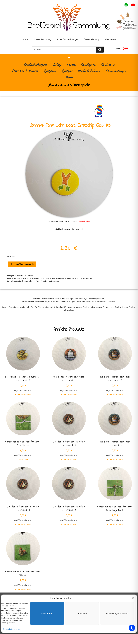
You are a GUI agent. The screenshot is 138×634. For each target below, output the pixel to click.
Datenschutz (8, 629)
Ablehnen (82, 613)
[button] (132, 598)
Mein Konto (110, 39)
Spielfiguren (88, 64)
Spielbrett (16, 278)
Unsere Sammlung (42, 39)
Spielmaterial (61, 278)
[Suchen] (100, 49)
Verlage (56, 64)
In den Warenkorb (22, 264)
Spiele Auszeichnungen (67, 39)
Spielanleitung (36, 278)
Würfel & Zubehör (88, 70)
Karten (71, 64)
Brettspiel (25, 278)
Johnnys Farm (34, 281)
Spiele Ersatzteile (14, 281)
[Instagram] (126, 4)
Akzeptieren (47, 613)
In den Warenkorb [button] (23, 394)
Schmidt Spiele (48, 278)
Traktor (25, 281)
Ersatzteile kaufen (84, 278)
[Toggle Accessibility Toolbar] (131, 627)
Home (25, 39)
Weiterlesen (23, 459)
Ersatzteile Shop (91, 39)
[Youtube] (133, 4)
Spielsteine (107, 64)
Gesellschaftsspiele (35, 64)
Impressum (18, 629)
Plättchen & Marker (25, 70)
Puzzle (69, 77)
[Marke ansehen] (99, 118)
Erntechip (55, 281)
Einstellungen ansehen (117, 613)
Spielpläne (49, 70)
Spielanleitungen (116, 70)
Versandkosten (84, 221)
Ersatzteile (71, 278)
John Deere (45, 281)
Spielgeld (66, 70)
